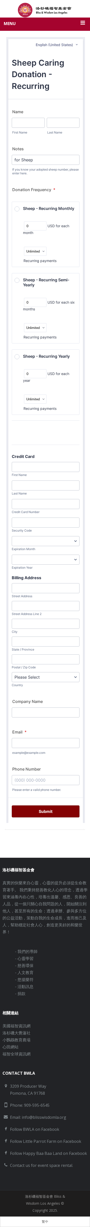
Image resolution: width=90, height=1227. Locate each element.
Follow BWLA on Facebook (34, 1129)
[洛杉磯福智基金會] (45, 10)
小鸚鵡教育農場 (16, 1040)
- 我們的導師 (26, 951)
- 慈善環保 (24, 965)
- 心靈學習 (24, 958)
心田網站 (10, 1047)
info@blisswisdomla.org (44, 1117)
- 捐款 (20, 993)
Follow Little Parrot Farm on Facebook (45, 1141)
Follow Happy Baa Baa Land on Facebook (48, 1153)
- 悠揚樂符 (24, 979)
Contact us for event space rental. (41, 1165)
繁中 (45, 1221)
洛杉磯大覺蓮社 (16, 1033)
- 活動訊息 (24, 986)
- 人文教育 (24, 972)
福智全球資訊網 (16, 1054)
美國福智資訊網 (16, 1026)
